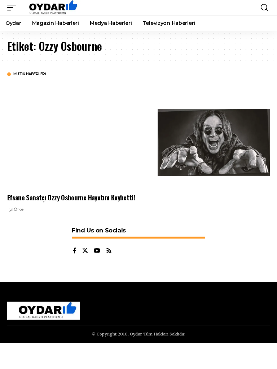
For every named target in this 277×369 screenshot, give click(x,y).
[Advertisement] (77, 134)
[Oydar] (49, 7)
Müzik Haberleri (29, 74)
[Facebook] (75, 251)
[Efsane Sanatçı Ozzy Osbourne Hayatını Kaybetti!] (214, 142)
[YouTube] (97, 251)
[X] (85, 251)
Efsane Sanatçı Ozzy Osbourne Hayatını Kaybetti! (71, 197)
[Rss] (109, 251)
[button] (13, 7)
